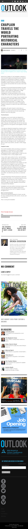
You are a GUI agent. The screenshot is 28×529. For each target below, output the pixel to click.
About (2, 509)
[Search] (2, 1)
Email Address (5, 465)
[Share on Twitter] (21, 50)
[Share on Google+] (24, 50)
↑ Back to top (14, 527)
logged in (9, 274)
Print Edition (4, 513)
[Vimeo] (20, 1)
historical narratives (17, 87)
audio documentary (11, 194)
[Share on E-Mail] (26, 50)
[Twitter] (17, 1)
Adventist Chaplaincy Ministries (7, 215)
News (2, 20)
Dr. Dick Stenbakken (18, 215)
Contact (3, 511)
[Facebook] (12, 1)
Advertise (3, 516)
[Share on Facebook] (19, 50)
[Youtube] (23, 1)
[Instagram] (15, 1)
